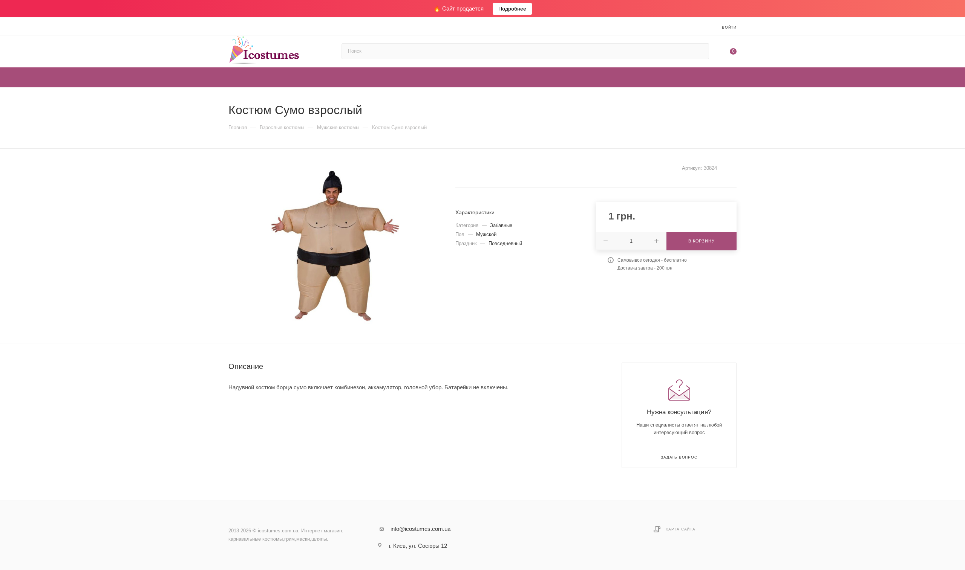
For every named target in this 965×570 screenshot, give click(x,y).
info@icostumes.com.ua (420, 529)
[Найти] (700, 51)
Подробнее (512, 9)
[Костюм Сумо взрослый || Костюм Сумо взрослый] (335, 246)
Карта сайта (680, 529)
